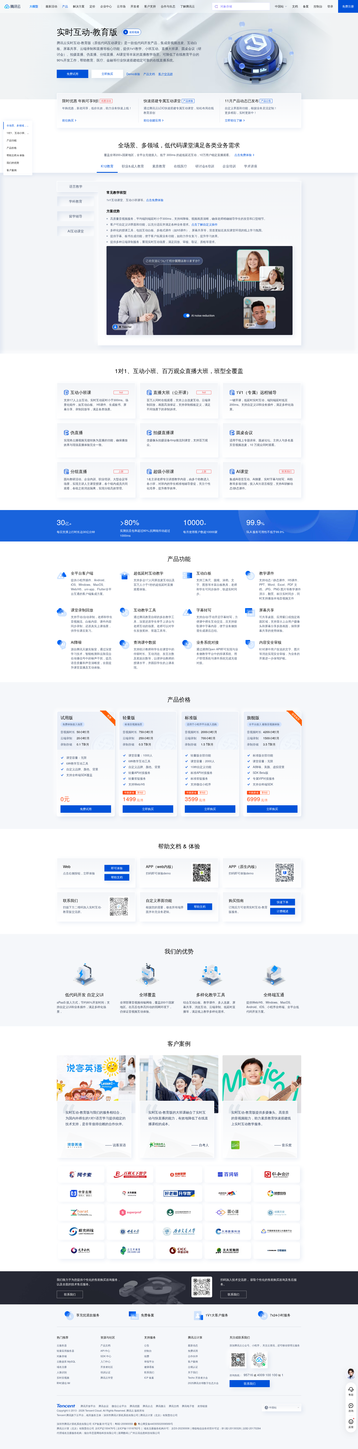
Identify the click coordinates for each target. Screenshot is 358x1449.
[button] (34, 6)
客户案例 (193, 1362)
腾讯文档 (174, 1406)
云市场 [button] (121, 6)
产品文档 (105, 1345)
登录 (330, 6)
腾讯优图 (135, 1406)
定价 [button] (92, 6)
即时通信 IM (63, 1383)
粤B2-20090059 (124, 1424)
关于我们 (193, 1372)
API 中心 (105, 1351)
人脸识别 (62, 1372)
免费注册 (348, 6)
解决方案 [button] (79, 6)
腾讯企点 (148, 1406)
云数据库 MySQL (66, 1362)
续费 (146, 1356)
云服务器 (62, 1345)
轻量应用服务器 (65, 1351)
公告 (146, 1345)
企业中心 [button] (106, 6)
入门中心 (105, 1362)
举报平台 (149, 1362)
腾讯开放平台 (88, 1406)
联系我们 (149, 1372)
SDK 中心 (105, 1356)
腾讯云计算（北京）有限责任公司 (75, 1428)
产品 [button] (65, 6)
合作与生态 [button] (168, 6)
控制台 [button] (318, 6)
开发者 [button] (135, 6)
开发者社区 (106, 1367)
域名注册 (62, 1367)
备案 (306, 6)
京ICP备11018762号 (128, 1428)
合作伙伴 (193, 1356)
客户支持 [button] (150, 6)
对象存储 (62, 1356)
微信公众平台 (119, 1406)
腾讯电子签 (188, 1406)
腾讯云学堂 (106, 1378)
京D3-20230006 (180, 1428)
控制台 (148, 1351)
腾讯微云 (161, 1406)
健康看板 (149, 1367)
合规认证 (193, 1367)
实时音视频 (63, 1378)
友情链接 (202, 1406)
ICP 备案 (149, 1378)
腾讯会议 (104, 1406)
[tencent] (66, 1405)
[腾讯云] (12, 6)
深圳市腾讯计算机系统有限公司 (74, 1424)
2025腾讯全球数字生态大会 (203, 1383)
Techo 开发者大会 (198, 1378)
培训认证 (105, 1372)
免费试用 (193, 1351)
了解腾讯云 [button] (187, 6)
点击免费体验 (154, 200)
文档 (295, 6)
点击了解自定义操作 (204, 224)
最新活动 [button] (51, 6)
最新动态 (193, 1345)
